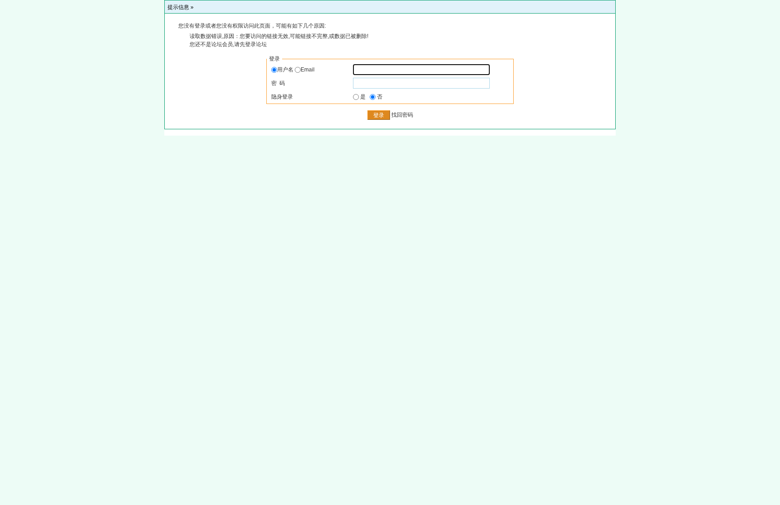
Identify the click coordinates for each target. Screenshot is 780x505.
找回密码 (402, 115)
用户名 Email (296, 69)
